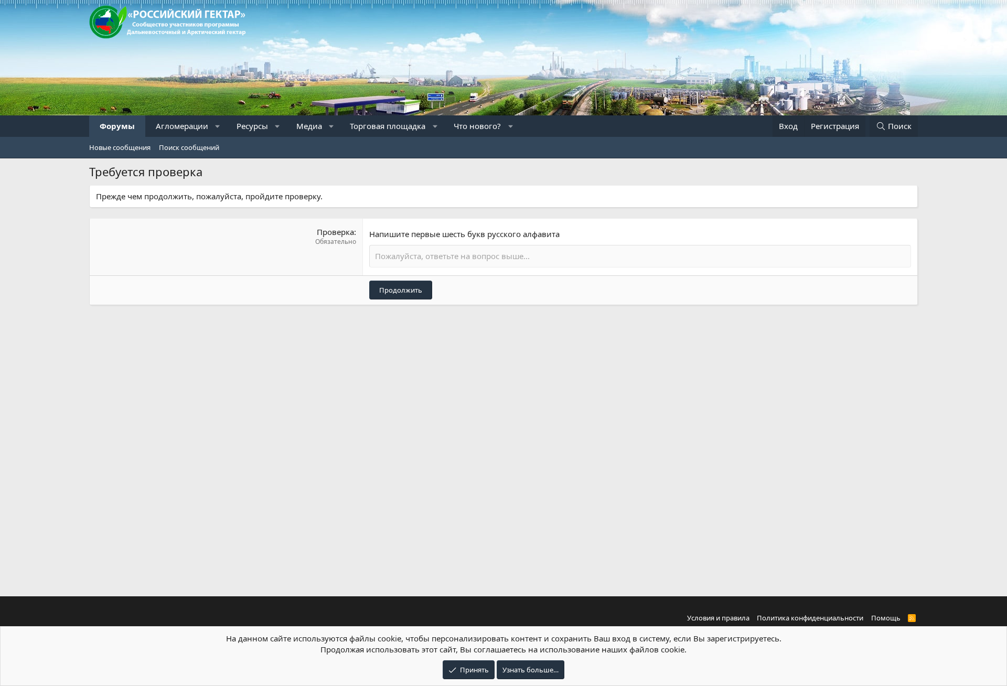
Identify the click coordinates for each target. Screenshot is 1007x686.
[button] (218, 126)
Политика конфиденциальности (810, 618)
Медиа (309, 126)
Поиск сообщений (189, 147)
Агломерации (182, 126)
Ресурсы (252, 126)
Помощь (886, 618)
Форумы (117, 126)
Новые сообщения (120, 147)
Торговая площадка (387, 126)
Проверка (335, 232)
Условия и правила (718, 618)
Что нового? (477, 126)
